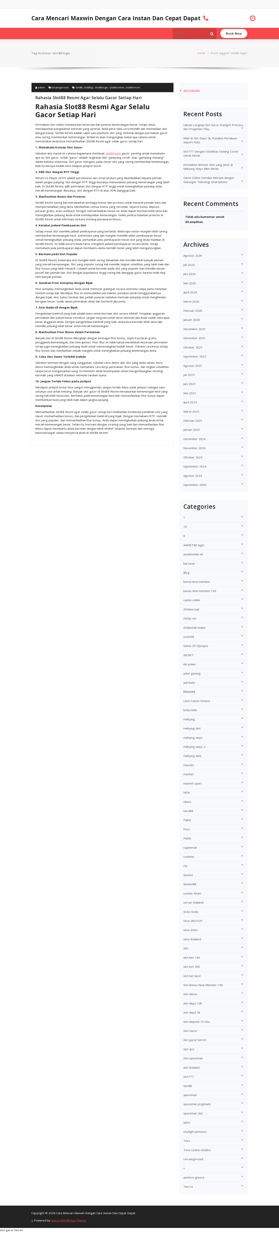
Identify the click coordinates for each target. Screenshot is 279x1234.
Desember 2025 (194, 329)
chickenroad (191, 609)
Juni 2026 (189, 274)
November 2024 (194, 448)
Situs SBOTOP (193, 921)
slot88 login (101, 87)
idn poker (189, 664)
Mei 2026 (189, 283)
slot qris (188, 1049)
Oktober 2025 (192, 347)
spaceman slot (193, 1113)
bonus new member (196, 582)
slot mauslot (191, 90)
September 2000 (194, 485)
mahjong (189, 719)
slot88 (78, 87)
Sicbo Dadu (190, 912)
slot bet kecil (191, 976)
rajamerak (190, 847)
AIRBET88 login (193, 545)
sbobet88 (190, 884)
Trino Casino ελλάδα (196, 1150)
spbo (186, 1122)
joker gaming (192, 673)
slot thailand (191, 1067)
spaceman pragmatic (197, 1104)
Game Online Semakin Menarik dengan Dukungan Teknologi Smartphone (208, 180)
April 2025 (190, 402)
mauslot (188, 765)
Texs (186, 1141)
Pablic (187, 820)
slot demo (190, 994)
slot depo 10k (192, 1003)
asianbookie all (193, 554)
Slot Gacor (190, 1031)
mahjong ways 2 (194, 747)
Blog (186, 572)
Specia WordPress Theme (68, 1220)
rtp (185, 866)
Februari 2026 (192, 310)
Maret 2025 (191, 411)
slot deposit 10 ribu (196, 1022)
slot (185, 948)
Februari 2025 (192, 420)
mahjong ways (193, 737)
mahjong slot (192, 728)
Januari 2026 (191, 320)
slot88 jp (89, 87)
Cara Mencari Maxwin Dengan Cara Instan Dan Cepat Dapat (115, 18)
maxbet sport (192, 783)
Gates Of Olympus (195, 646)
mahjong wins (192, 756)
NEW (186, 792)
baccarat (189, 563)
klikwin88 (189, 691)
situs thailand (192, 939)
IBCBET (188, 655)
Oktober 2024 (192, 457)
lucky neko (190, 710)
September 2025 (194, 356)
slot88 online (117, 87)
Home (201, 53)
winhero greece (193, 1177)
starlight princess (195, 1132)
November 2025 (194, 338)
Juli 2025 (189, 375)
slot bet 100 (191, 957)
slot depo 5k (191, 1012)
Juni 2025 (189, 384)
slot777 (188, 1076)
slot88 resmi (133, 87)
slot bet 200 (191, 966)
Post (186, 829)
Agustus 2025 (192, 366)
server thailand (193, 902)
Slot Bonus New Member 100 (203, 985)
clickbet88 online (194, 627)
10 (185, 527)
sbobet (188, 875)
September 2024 (194, 466)
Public (187, 838)
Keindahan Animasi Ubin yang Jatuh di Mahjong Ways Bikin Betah (208, 167)
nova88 (188, 811)
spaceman (190, 1095)
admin (41, 87)
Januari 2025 (191, 430)
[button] (212, 33)
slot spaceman (193, 1058)
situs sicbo (190, 930)
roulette (188, 857)
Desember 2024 (194, 439)
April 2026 (190, 292)
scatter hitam (192, 893)
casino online (191, 600)
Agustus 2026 (192, 255)
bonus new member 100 (199, 591)
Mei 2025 (189, 393)
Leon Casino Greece (196, 701)
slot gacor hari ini (194, 1040)
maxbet (188, 774)
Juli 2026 (189, 265)
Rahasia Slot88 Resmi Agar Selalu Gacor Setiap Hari (88, 97)
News (187, 802)
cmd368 (188, 637)
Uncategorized (60, 87)
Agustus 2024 (192, 476)
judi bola (189, 682)
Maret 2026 (191, 301)
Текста (188, 1186)
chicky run (189, 618)
